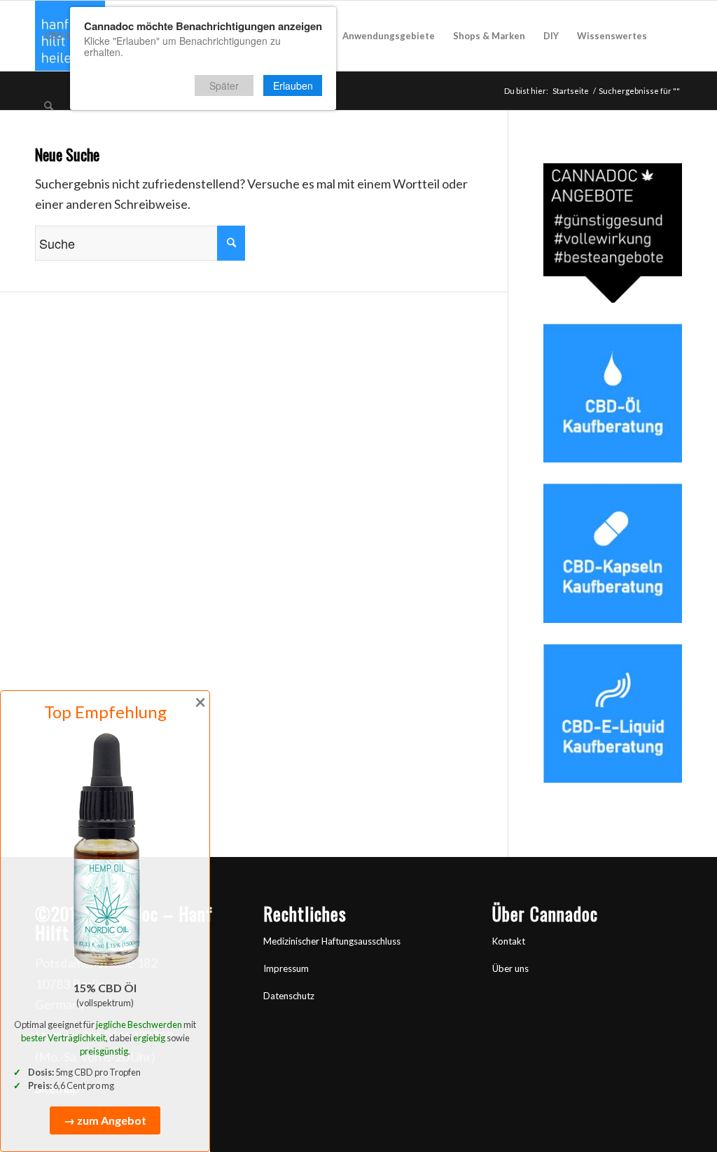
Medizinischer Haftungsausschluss (332, 941)
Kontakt (508, 941)
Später (224, 85)
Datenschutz (288, 995)
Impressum (286, 968)
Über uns (510, 968)
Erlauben (293, 85)
